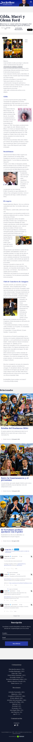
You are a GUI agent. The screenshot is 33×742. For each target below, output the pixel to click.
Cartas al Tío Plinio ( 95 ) (16, 702)
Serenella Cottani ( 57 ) (16, 677)
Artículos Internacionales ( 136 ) (16, 700)
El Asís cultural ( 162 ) (16, 698)
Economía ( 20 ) (16, 708)
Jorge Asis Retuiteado (13, 572)
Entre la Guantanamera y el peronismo (14, 479)
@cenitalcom (19, 565)
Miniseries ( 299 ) (16, 694)
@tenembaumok (7, 565)
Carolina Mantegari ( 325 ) (16, 671)
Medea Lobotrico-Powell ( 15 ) (16, 681)
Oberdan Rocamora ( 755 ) (16, 669)
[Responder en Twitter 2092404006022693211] (5, 585)
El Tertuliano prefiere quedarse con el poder (12, 531)
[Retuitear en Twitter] (7, 572)
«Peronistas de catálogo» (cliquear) (12, 66)
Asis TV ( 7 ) (16, 714)
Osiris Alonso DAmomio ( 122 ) (16, 675)
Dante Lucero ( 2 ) (16, 683)
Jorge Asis (6, 556)
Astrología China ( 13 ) (16, 710)
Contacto (16, 723)
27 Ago (20, 556)
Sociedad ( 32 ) (16, 706)
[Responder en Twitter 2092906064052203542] (5, 569)
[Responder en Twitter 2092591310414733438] (5, 611)
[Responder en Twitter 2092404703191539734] (5, 600)
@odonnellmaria (21, 563)
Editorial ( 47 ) (16, 704)
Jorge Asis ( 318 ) (16, 673)
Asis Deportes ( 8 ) (16, 712)
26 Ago (18, 574)
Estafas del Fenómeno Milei (14, 428)
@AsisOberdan (7, 579)
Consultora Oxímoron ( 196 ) (16, 696)
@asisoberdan (15, 556)
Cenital (6, 574)
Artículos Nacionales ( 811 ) (16, 692)
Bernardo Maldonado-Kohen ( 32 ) (16, 679)
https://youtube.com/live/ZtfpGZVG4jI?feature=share (20, 583)
